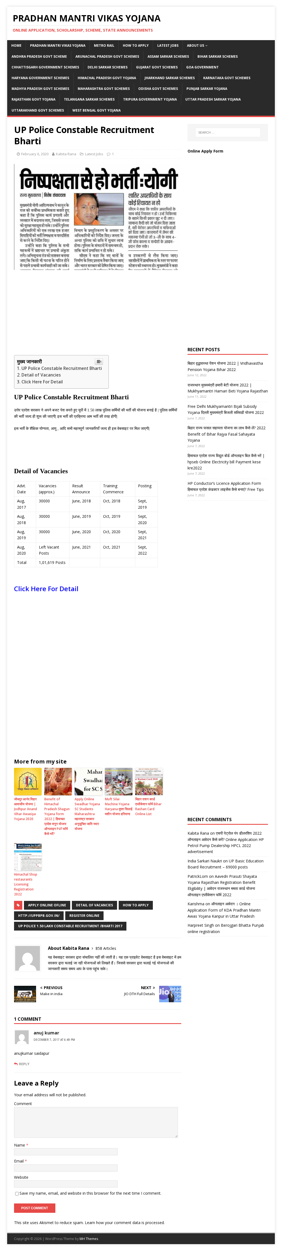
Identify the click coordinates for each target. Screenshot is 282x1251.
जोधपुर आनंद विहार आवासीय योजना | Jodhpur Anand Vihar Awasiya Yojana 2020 (25, 809)
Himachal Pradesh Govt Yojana (107, 78)
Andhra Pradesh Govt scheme (39, 56)
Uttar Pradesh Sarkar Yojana (213, 99)
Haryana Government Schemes (40, 78)
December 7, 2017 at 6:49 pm (54, 1040)
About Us (195, 45)
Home (16, 45)
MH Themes (89, 1238)
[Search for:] (228, 132)
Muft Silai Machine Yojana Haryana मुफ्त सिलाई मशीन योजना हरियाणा (118, 806)
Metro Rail (104, 45)
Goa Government (202, 67)
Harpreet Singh (201, 925)
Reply (24, 1063)
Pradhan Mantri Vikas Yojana (57, 45)
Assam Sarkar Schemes (168, 56)
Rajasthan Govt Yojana (33, 99)
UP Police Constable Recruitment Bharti (62, 368)
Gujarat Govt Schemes (157, 67)
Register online (84, 915)
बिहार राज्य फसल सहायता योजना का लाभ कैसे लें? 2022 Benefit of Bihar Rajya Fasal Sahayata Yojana (226, 434)
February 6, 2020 (34, 153)
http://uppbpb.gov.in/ (38, 915)
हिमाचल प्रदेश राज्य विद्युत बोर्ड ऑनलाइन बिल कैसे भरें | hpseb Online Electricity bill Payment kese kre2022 (226, 461)
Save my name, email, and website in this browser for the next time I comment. (90, 1193)
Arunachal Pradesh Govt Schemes (107, 56)
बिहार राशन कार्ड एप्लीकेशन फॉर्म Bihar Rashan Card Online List (148, 806)
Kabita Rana (66, 153)
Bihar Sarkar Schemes (217, 56)
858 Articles (106, 948)
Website (21, 1177)
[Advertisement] (97, 313)
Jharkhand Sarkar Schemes (170, 78)
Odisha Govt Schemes (158, 88)
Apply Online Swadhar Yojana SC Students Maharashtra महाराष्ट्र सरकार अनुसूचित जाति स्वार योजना (87, 814)
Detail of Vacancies (41, 375)
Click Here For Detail (42, 382)
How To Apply (136, 905)
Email (19, 1161)
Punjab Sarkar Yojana (207, 88)
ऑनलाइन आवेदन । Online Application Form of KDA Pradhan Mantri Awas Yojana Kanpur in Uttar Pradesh (224, 910)
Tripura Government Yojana (150, 99)
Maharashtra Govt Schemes (104, 88)
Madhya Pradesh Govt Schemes (40, 88)
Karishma (196, 903)
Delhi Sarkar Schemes (108, 67)
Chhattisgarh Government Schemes (45, 67)
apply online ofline (47, 905)
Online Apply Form (206, 151)
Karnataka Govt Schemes (226, 78)
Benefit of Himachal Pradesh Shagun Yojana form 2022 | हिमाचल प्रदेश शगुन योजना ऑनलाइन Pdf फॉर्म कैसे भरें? (57, 816)
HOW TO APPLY (136, 45)
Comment (23, 1103)
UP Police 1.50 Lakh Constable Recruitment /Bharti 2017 (70, 926)
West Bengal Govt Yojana (96, 110)
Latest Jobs (167, 45)
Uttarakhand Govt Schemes (38, 110)
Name (20, 1145)
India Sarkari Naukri (205, 860)
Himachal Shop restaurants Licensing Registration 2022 (25, 884)
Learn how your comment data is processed (124, 1222)
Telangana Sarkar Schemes (89, 99)
